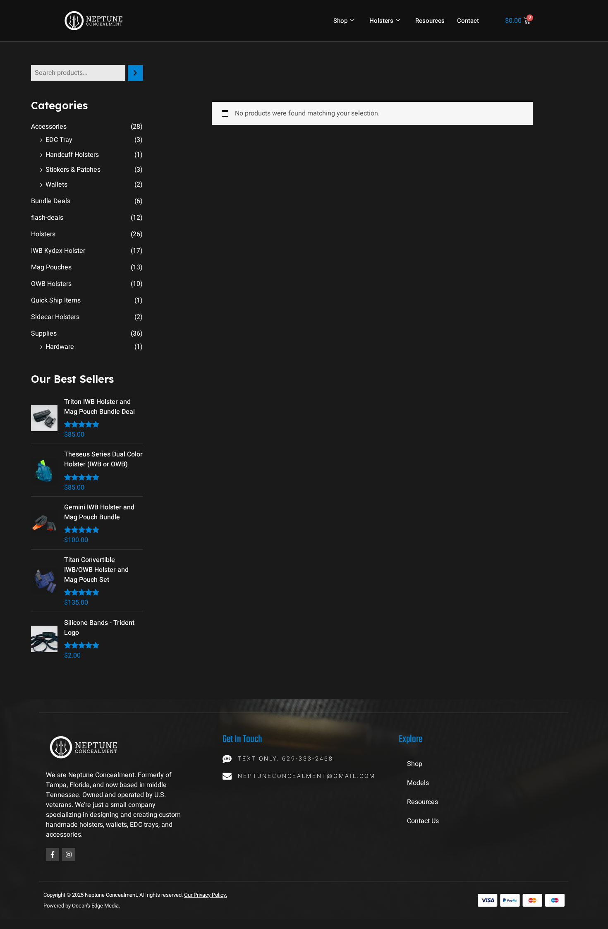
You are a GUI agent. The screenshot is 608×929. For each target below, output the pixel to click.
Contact (468, 20)
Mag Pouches (51, 267)
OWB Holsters (51, 284)
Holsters (381, 20)
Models (418, 783)
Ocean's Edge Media (95, 906)
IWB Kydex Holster (58, 251)
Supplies (44, 333)
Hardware (59, 347)
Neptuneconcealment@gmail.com (307, 776)
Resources (430, 20)
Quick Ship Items (56, 300)
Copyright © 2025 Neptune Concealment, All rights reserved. (113, 895)
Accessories (49, 127)
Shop (340, 20)
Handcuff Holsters (72, 155)
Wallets (56, 185)
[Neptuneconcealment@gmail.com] (227, 776)
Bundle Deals (50, 201)
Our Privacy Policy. (205, 895)
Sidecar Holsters (55, 317)
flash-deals (47, 218)
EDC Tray (58, 140)
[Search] (135, 73)
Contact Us (423, 821)
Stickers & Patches (73, 170)
